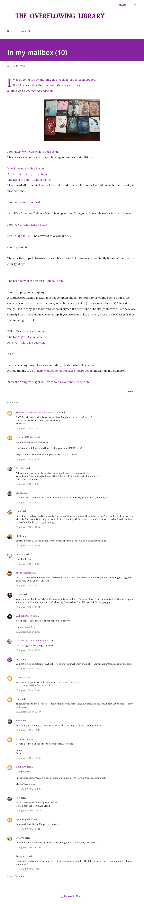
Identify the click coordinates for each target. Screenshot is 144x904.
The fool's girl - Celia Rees (24, 337)
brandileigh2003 (24, 819)
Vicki (18, 492)
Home (10, 31)
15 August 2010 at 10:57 (28, 502)
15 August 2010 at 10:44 (28, 484)
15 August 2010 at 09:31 (28, 428)
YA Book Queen (24, 615)
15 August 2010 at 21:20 (28, 668)
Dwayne (20, 837)
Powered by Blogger (74, 896)
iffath (19, 535)
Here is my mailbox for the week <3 (34, 685)
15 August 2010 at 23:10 (28, 730)
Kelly (18, 720)
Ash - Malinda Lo (18, 236)
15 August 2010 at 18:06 (28, 650)
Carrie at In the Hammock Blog (32, 640)
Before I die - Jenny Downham (27, 174)
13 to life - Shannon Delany (25, 213)
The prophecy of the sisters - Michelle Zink (35, 280)
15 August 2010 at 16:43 (28, 631)
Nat (18, 698)
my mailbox (125, 663)
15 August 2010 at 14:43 (28, 585)
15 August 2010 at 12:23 (28, 545)
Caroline (20, 468)
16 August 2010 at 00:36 (28, 810)
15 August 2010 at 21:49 (28, 690)
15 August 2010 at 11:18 (28, 527)
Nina (18, 511)
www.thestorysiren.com (66, 85)
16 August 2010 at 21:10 (28, 868)
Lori (18, 658)
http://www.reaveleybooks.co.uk (37, 151)
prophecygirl (23, 572)
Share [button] (130, 391)
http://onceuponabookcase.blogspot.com (64, 370)
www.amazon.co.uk (27, 202)
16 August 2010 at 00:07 (28, 788)
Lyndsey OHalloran (26, 437)
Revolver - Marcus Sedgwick (26, 342)
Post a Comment (16, 876)
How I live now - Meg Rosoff (25, 168)
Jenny (19, 594)
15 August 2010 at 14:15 (28, 564)
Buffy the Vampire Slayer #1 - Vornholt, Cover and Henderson (48, 382)
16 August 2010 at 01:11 (28, 828)
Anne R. (20, 554)
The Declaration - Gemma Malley (29, 179)
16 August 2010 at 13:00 (28, 847)
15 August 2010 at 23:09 (28, 711)
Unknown (21, 677)
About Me (26, 31)
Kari (18, 797)
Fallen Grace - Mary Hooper (25, 331)
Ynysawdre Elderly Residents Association (38, 412)
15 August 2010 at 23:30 (28, 758)
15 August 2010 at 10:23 (28, 459)
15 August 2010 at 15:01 (28, 607)
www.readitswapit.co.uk (31, 224)
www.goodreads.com (40, 91)
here (33, 784)
